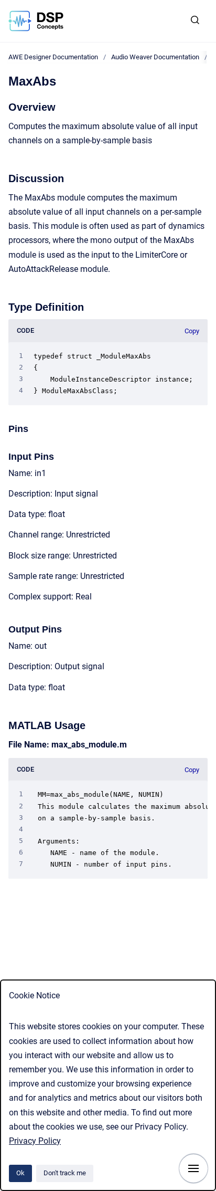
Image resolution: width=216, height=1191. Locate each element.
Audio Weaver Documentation (155, 57)
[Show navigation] (193, 1168)
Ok (20, 1173)
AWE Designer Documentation (53, 57)
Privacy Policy (35, 1141)
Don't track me (65, 1173)
